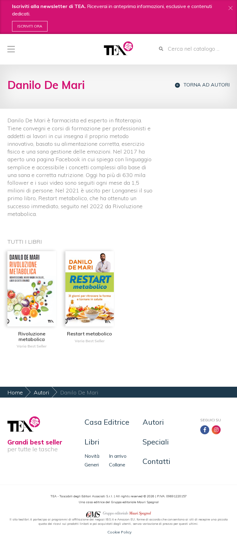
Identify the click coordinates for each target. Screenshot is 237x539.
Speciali (156, 441)
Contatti (156, 461)
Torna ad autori (206, 85)
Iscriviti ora (29, 26)
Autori (41, 392)
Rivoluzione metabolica (31, 336)
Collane (117, 464)
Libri (92, 441)
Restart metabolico (89, 334)
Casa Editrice (107, 422)
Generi (92, 464)
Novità (92, 456)
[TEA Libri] (118, 48)
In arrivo (118, 456)
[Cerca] (161, 49)
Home (15, 392)
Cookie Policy (119, 532)
